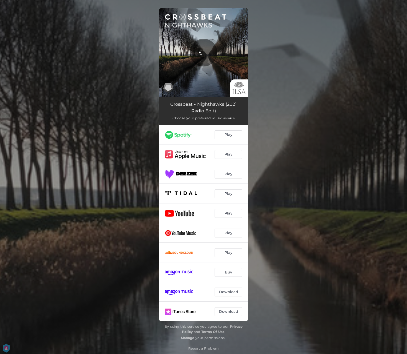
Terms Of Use (213, 332)
